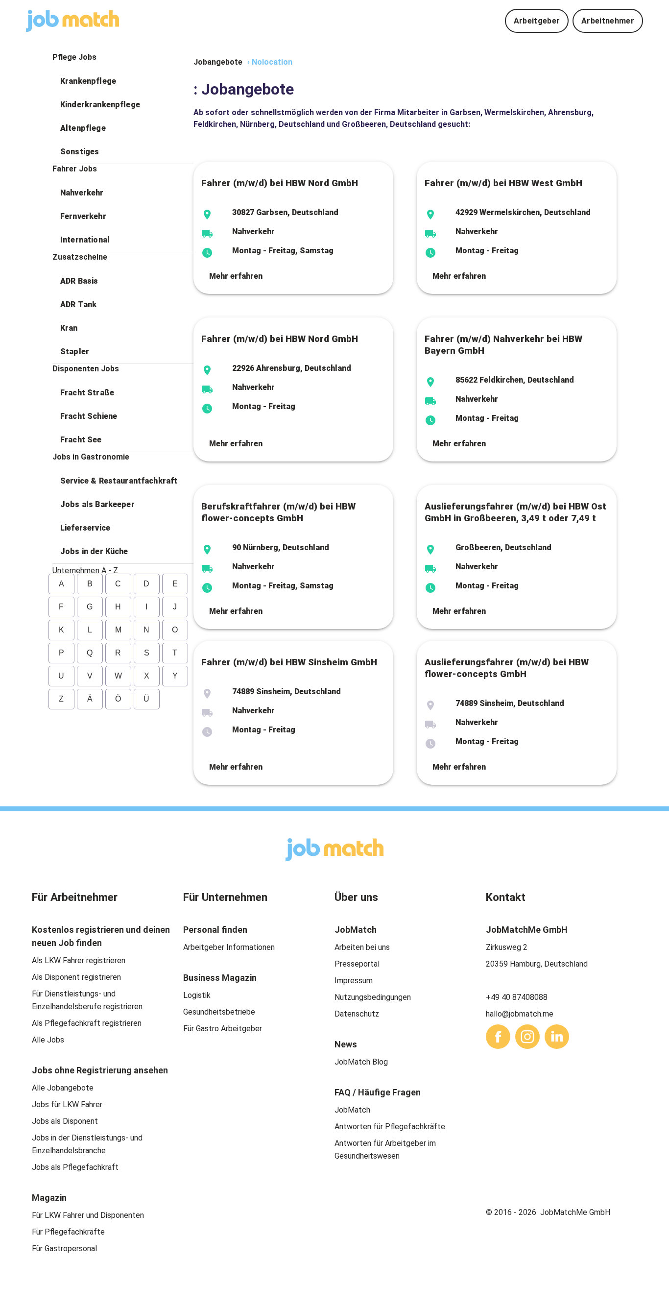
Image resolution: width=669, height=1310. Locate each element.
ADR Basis (79, 281)
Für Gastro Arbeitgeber (222, 1028)
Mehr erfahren (236, 276)
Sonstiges (79, 151)
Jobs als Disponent (65, 1121)
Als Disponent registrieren (76, 977)
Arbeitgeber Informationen (229, 947)
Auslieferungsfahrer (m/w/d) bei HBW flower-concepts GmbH (507, 668)
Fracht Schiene (88, 416)
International (85, 239)
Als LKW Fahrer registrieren (78, 960)
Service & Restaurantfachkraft (118, 480)
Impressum (353, 980)
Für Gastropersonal (64, 1248)
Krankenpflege (88, 81)
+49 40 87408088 (517, 997)
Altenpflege (83, 128)
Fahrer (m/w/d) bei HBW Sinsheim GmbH (289, 662)
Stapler (74, 351)
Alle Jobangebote (63, 1087)
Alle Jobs (48, 1039)
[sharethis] (498, 1036)
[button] (122, 81)
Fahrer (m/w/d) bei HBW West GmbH (503, 183)
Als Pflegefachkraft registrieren (87, 1023)
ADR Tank (78, 304)
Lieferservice (85, 528)
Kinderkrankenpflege (100, 104)
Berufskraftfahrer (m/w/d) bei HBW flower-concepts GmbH (278, 512)
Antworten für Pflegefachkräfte (389, 1126)
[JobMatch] (72, 21)
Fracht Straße (87, 392)
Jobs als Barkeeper (97, 504)
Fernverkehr (83, 216)
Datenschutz (356, 1014)
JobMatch (352, 1110)
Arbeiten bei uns (362, 947)
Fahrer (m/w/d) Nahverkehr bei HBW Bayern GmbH (503, 345)
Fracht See (81, 439)
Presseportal (357, 964)
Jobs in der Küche (94, 551)
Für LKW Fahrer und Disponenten (88, 1215)
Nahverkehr (82, 192)
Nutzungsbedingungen (372, 997)
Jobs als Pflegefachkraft (75, 1167)
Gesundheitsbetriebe (219, 1012)
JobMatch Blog (361, 1062)
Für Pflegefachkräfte (68, 1232)
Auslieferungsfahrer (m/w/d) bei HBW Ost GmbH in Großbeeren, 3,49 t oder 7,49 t (515, 512)
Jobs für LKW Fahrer (67, 1104)
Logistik (197, 995)
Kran (69, 328)
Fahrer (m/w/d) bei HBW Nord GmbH (279, 183)
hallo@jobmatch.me (519, 1014)
